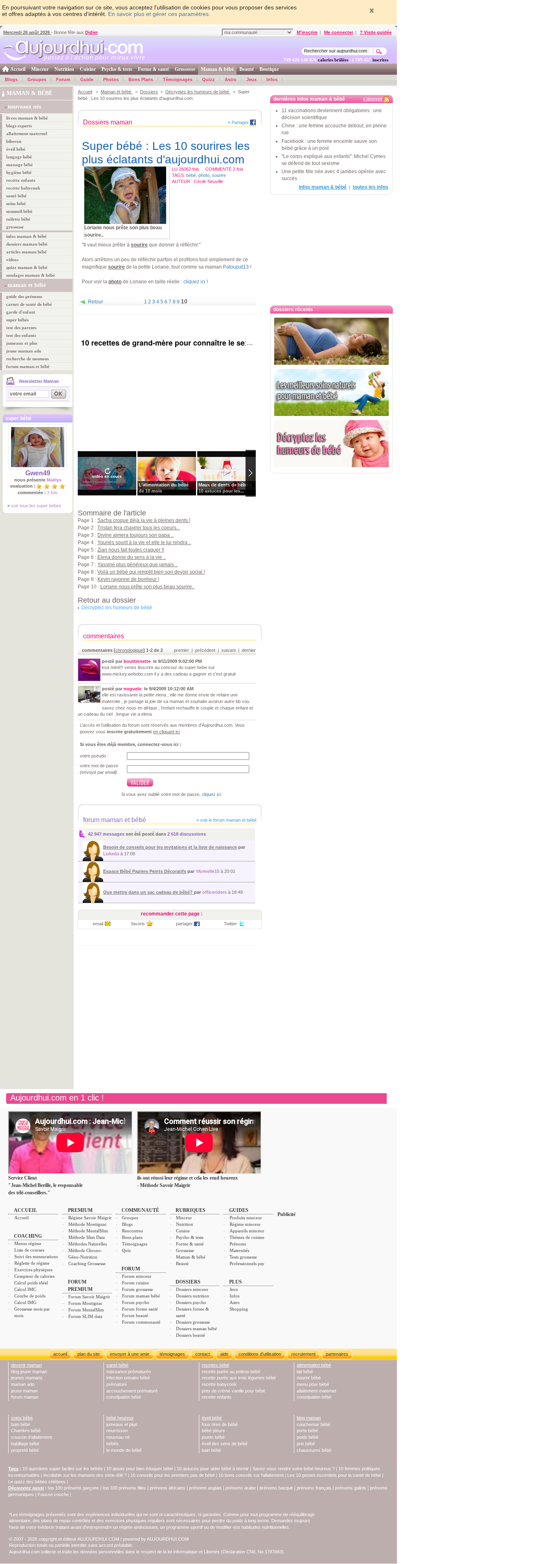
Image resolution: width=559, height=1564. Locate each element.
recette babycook (23, 187)
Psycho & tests (116, 69)
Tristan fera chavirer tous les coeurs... (138, 528)
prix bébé (306, 1443)
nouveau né (118, 1437)
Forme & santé (153, 69)
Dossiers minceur (192, 1289)
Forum (63, 79)
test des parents (21, 327)
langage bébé (19, 156)
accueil (60, 1354)
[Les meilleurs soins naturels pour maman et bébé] (331, 392)
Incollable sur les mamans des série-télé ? (85, 1475)
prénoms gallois (350, 1487)
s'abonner (373, 98)
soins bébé (16, 203)
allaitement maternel (26, 133)
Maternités (239, 1250)
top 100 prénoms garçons (73, 1487)
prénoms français (314, 1487)
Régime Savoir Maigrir (90, 1217)
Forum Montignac (85, 1303)
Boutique (269, 69)
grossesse (15, 226)
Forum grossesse (137, 1289)
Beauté (246, 69)
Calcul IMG (25, 1302)
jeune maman (24, 1390)
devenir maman (26, 1365)
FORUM (131, 1269)
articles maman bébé (26, 251)
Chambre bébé (26, 1430)
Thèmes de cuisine (247, 1237)
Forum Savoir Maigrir (89, 1296)
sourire (219, 175)
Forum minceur (136, 1276)
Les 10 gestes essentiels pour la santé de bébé (334, 1475)
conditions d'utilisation (260, 1354)
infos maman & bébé (26, 236)
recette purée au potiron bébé (231, 1371)
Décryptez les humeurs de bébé (197, 91)
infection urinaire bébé (128, 1377)
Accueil (17, 69)
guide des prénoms (24, 296)
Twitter (230, 923)
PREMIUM (80, 1210)
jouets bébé (213, 1437)
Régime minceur (245, 1224)
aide (224, 1354)
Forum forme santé (140, 1308)
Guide (86, 79)
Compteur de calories (34, 1276)
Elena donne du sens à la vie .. (131, 557)
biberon (13, 141)
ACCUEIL (25, 1210)
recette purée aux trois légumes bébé (239, 1377)
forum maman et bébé (28, 366)
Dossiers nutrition (192, 1295)
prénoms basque (276, 1487)
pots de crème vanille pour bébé (233, 1390)
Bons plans (132, 1237)
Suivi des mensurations (36, 1256)
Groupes (36, 79)
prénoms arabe (240, 1487)
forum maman (24, 1396)
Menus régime (27, 1243)
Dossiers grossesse (193, 1322)
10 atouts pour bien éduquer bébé (139, 1468)
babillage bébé (25, 1443)
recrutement (303, 1354)
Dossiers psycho (191, 1302)
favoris (138, 923)
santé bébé (16, 195)
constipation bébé (123, 1396)
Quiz (126, 1250)
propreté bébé (25, 1450)
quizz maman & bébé (26, 267)
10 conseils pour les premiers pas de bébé (173, 1475)
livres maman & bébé (27, 117)
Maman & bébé (217, 69)
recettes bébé (215, 1365)
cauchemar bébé (313, 1424)
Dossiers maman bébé (196, 1328)
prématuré (116, 1384)
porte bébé (307, 1430)
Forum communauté (141, 1322)
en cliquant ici (166, 731)
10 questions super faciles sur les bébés (63, 1468)
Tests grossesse (243, 1256)
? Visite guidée (376, 32)
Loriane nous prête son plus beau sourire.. (147, 587)
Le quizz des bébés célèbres (36, 1481)
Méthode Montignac (87, 1224)
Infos (271, 79)
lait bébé (305, 1371)
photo (204, 175)
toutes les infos (370, 187)
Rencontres (132, 1230)
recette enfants (20, 180)
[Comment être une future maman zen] (331, 341)
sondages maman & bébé (30, 275)
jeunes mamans (27, 1377)
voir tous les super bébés (36, 505)
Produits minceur (246, 1217)
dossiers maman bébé (26, 244)
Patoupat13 (236, 267)
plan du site (88, 1354)
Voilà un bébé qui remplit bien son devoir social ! (151, 572)
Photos (111, 79)
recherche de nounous (27, 358)
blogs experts (19, 125)
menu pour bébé (313, 1384)
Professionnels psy (247, 1263)
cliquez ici (194, 282)
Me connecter (338, 32)
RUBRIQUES (190, 1210)
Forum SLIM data (85, 1316)
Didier (91, 32)
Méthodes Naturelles (87, 1243)
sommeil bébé (19, 211)
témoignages (172, 1354)
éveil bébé (15, 149)
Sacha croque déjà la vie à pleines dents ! (143, 520)
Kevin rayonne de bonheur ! (128, 579)
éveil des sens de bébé (225, 1443)
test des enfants (21, 335)
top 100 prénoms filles (124, 1487)
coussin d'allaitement (31, 1437)
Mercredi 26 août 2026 (27, 32)
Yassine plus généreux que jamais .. (137, 564)
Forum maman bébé (141, 1295)
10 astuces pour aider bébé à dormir (213, 1468)
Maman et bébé (117, 91)
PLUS (235, 1282)
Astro (231, 79)
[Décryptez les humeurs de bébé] (331, 443)
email (98, 923)
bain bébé (20, 1424)
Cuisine (88, 69)
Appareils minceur (247, 1230)
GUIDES (238, 1210)
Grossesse (185, 69)
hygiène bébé (19, 172)
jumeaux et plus (21, 343)
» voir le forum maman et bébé (226, 820)
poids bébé (307, 1437)
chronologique (129, 650)
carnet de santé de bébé (29, 304)
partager (184, 923)
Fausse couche (53, 1494)
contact (202, 1354)
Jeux (251, 79)
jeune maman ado (23, 350)
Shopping (239, 1308)
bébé (191, 175)
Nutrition (64, 69)
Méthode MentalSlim (88, 1230)
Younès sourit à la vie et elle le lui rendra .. (144, 542)
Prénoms (238, 1243)
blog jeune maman (29, 1371)
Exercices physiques (33, 1269)
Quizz (208, 79)
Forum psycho (135, 1302)
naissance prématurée (128, 1371)
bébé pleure (213, 1430)
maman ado (22, 1384)
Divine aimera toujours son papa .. (135, 535)
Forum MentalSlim (86, 1309)
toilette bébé (18, 219)
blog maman (309, 1417)
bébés (112, 1443)
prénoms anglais (205, 1487)
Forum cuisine (135, 1282)
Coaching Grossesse (87, 1263)
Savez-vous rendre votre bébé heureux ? (293, 1468)
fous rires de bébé (220, 1424)
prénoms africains (167, 1487)
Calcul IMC (25, 1289)
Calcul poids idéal (31, 1282)
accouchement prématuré (132, 1390)
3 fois (52, 492)
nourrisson (117, 1430)
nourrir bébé (309, 1377)
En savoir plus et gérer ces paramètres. (159, 14)
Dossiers (149, 91)
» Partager (238, 122)
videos (12, 259)
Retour (95, 302)
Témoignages (177, 79)
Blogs (11, 79)
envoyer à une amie (129, 1354)
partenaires (337, 1354)
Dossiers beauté (190, 1335)
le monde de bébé (124, 1450)
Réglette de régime (32, 1263)
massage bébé (19, 164)
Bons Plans (140, 79)
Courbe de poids (29, 1295)
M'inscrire (307, 32)
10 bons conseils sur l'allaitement (251, 1475)
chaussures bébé (314, 1450)
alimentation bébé (314, 1365)
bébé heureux (120, 1417)
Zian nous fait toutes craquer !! (130, 550)
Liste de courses (29, 1250)
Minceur (40, 69)
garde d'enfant (20, 312)
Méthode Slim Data (86, 1237)
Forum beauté (135, 1315)
